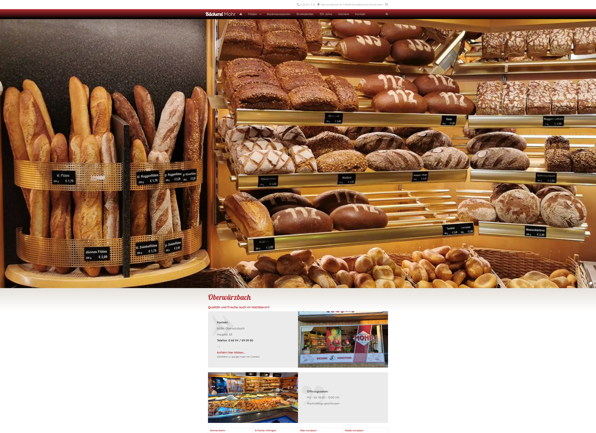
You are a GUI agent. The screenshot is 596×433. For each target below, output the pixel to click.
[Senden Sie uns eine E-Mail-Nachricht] (386, 4)
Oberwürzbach (308, 430)
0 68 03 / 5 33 (307, 4)
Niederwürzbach (354, 430)
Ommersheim (217, 430)
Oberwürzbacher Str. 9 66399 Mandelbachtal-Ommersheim (351, 4)
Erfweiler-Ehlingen (265, 430)
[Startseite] (240, 14)
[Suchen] (386, 14)
